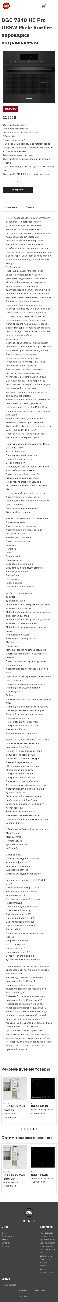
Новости (5, 1246)
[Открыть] (52, 6)
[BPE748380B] (43, 1098)
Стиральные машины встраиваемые (47, 1262)
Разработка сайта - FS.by (29, 1296)
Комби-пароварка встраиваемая (26, 35)
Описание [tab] (11, 207)
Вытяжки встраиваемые (47, 1270)
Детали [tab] (30, 207)
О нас (4, 1233)
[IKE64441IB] (15, 1098)
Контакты (5, 1243)
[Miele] (10, 108)
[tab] (21, 1129)
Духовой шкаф (38, 1109)
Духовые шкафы (47, 1239)
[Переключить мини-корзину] (44, 6)
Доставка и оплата (6, 1238)
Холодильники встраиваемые (47, 1234)
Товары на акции (8, 1285)
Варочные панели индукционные (48, 1244)
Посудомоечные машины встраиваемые (47, 1252)
